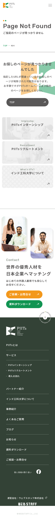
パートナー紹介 (15, 389)
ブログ (10, 429)
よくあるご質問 (15, 419)
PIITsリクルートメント (20, 370)
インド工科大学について (20, 399)
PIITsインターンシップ (20, 364)
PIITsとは (12, 345)
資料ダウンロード (16, 449)
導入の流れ (14, 376)
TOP (5, 45)
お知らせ (11, 439)
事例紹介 (11, 409)
